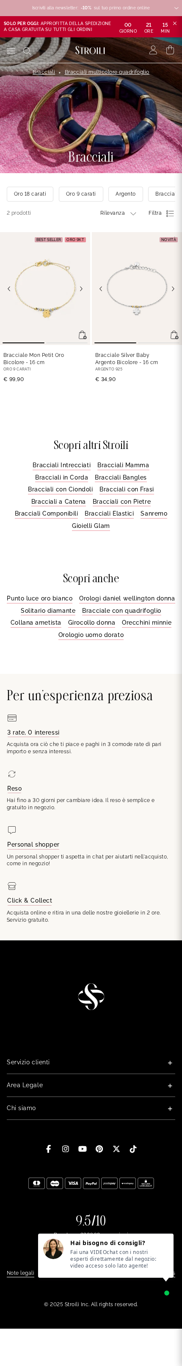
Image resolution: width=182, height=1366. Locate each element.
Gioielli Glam (91, 525)
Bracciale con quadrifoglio (121, 610)
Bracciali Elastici (109, 513)
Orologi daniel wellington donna (127, 598)
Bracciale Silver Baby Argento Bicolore (126, 358)
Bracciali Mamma (123, 465)
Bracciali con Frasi (126, 489)
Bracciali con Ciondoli (60, 489)
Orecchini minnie (146, 622)
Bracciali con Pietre (122, 501)
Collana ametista (36, 622)
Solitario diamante (48, 610)
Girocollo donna (91, 622)
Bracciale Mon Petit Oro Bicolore (33, 358)
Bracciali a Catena (58, 501)
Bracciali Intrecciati (62, 465)
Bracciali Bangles (121, 477)
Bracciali (44, 72)
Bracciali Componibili (46, 513)
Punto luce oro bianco (39, 598)
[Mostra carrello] (170, 50)
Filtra (155, 213)
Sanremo (154, 513)
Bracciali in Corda (61, 477)
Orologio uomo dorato (91, 634)
